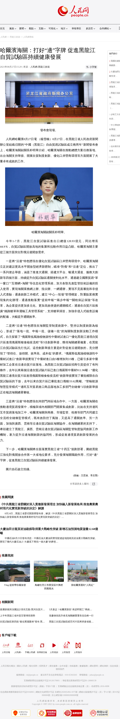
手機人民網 (30, 652)
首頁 (2, 28)
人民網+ (18, 652)
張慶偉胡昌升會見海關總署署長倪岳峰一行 (71, 615)
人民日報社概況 (8, 666)
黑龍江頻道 (15, 37)
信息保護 (114, 666)
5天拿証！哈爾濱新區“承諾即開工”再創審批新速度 (75, 609)
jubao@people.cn (97, 675)
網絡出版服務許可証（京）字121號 (95, 692)
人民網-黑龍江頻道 (40, 67)
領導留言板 (42, 652)
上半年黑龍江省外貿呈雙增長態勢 (17, 615)
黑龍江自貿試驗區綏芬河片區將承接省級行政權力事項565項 (80, 621)
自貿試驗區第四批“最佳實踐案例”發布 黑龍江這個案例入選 (30, 621)
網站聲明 (94, 666)
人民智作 (78, 652)
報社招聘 (33, 666)
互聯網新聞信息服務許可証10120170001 (42, 680)
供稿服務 (74, 666)
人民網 (3, 37)
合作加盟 (63, 666)
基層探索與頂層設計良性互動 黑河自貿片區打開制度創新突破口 (33, 609)
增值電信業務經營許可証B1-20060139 (79, 680)
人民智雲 (66, 652)
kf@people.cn (32, 675)
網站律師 (104, 666)
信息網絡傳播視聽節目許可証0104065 (17, 692)
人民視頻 (54, 652)
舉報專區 (76, 28)
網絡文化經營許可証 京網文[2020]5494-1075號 (56, 692)
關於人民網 (22, 666)
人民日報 (6, 652)
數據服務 (84, 666)
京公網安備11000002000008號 (65, 695)
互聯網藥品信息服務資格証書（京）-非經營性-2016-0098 (83, 686)
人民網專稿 (28, 37)
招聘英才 (43, 666)
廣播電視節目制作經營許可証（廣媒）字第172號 (33, 686)
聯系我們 (60, 669)
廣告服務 (53, 666)
